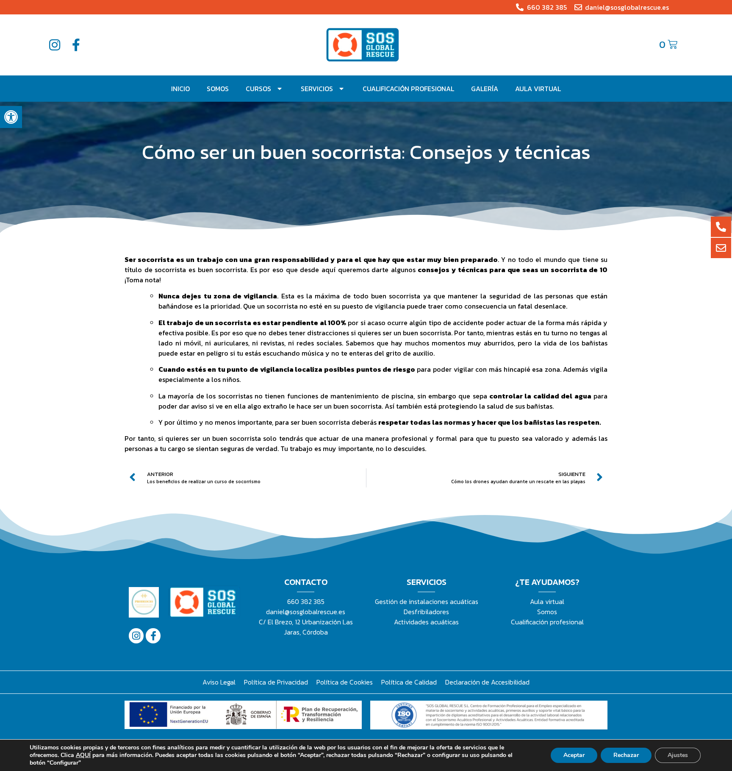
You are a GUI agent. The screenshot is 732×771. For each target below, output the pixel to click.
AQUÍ (83, 755)
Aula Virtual (538, 89)
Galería (484, 89)
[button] (11, 117)
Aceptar (574, 755)
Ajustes (678, 755)
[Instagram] (54, 45)
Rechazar (626, 755)
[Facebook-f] (75, 45)
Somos (218, 89)
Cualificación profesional (408, 89)
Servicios (317, 89)
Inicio (180, 89)
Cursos (258, 89)
